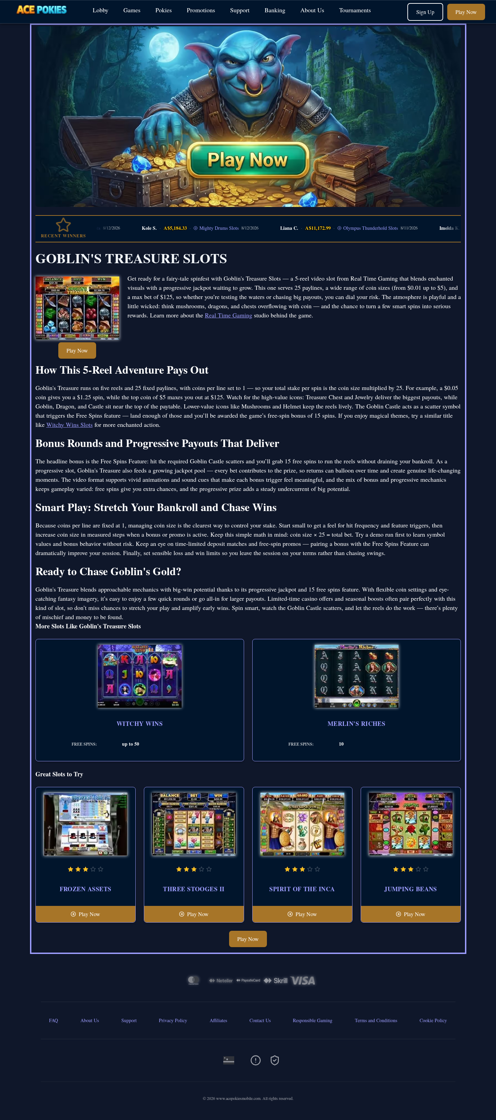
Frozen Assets (85, 888)
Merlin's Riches (357, 723)
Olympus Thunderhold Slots (339, 228)
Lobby (100, 10)
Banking (275, 10)
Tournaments (355, 10)
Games (131, 10)
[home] (45, 18)
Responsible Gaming (312, 1020)
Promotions (201, 10)
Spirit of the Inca (302, 888)
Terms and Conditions (376, 1020)
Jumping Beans (410, 888)
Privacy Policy (173, 1020)
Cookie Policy (433, 1020)
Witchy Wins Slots (69, 424)
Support (240, 10)
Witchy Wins (140, 723)
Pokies (163, 10)
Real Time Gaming (228, 315)
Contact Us (260, 1020)
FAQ (53, 1020)
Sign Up (425, 11)
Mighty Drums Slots (187, 228)
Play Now (466, 11)
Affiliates (218, 1020)
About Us (312, 10)
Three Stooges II (193, 888)
